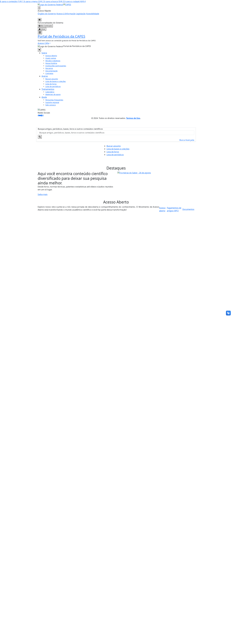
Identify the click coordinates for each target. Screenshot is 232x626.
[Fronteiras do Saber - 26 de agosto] (155, 172)
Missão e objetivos (52, 61)
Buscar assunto (51, 79)
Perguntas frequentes (54, 100)
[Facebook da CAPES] (38, 115)
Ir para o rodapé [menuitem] (75, 1)
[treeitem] (44, 53)
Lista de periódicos (53, 86)
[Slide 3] (162, 171)
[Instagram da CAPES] (43, 115)
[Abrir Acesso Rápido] (39, 7)
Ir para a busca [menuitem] (54, 1)
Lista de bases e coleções (55, 81)
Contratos (49, 73)
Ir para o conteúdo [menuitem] (11, 1)
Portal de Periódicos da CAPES (61, 36)
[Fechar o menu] (39, 49)
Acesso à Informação (66, 13)
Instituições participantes (55, 66)
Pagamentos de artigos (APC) (174, 209)
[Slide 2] (158, 171)
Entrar (42, 29)
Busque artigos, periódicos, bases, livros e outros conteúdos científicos (70, 129)
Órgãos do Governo (47, 13)
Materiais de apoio (53, 94)
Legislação (81, 13)
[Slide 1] (154, 171)
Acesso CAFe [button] (43, 43)
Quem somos (50, 58)
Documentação (51, 71)
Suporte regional (52, 102)
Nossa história (51, 63)
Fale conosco (50, 105)
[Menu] (40, 32)
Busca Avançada (186, 140)
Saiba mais (42, 194)
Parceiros (49, 68)
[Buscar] (40, 137)
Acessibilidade (92, 13)
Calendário (49, 92)
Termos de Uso (133, 118)
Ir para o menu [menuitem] (34, 1)
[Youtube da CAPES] (40, 115)
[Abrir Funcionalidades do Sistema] (39, 19)
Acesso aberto (162, 209)
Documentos (188, 209)
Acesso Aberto (51, 55)
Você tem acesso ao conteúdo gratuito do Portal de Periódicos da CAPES (67, 40)
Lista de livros (51, 84)
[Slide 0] (149, 171)
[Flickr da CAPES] (41, 115)
